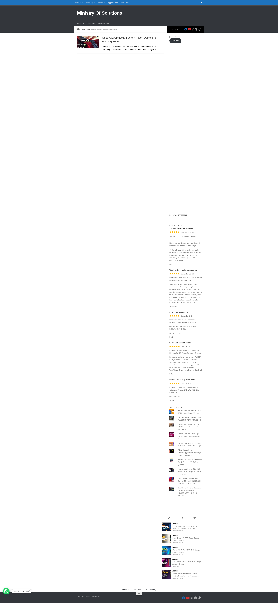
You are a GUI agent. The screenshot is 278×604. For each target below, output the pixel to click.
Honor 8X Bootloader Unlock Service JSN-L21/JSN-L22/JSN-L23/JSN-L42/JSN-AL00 (189, 481)
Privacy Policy (103, 23)
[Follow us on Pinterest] (196, 29)
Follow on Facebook (178, 215)
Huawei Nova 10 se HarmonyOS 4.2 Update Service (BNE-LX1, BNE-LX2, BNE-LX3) (184, 389)
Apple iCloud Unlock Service (119, 3)
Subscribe (175, 41)
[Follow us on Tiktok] (199, 29)
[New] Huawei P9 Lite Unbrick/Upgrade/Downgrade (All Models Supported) (189, 452)
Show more (179, 260)
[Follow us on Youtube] (189, 29)
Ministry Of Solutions (99, 13)
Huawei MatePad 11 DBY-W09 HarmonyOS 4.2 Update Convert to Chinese (189, 471)
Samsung (89, 3)
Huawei (78, 3)
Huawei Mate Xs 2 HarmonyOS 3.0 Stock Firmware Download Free (189, 436)
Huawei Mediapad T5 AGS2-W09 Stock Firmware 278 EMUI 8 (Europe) (190, 462)
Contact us (91, 23)
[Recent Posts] (168, 518)
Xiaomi (100, 3)
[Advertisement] (185, 84)
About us (80, 23)
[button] (6, 591)
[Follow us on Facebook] (185, 29)
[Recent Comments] (181, 518)
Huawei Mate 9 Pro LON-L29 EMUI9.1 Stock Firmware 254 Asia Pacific (188, 426)
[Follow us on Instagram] (192, 29)
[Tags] (194, 518)
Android (175, 523)
